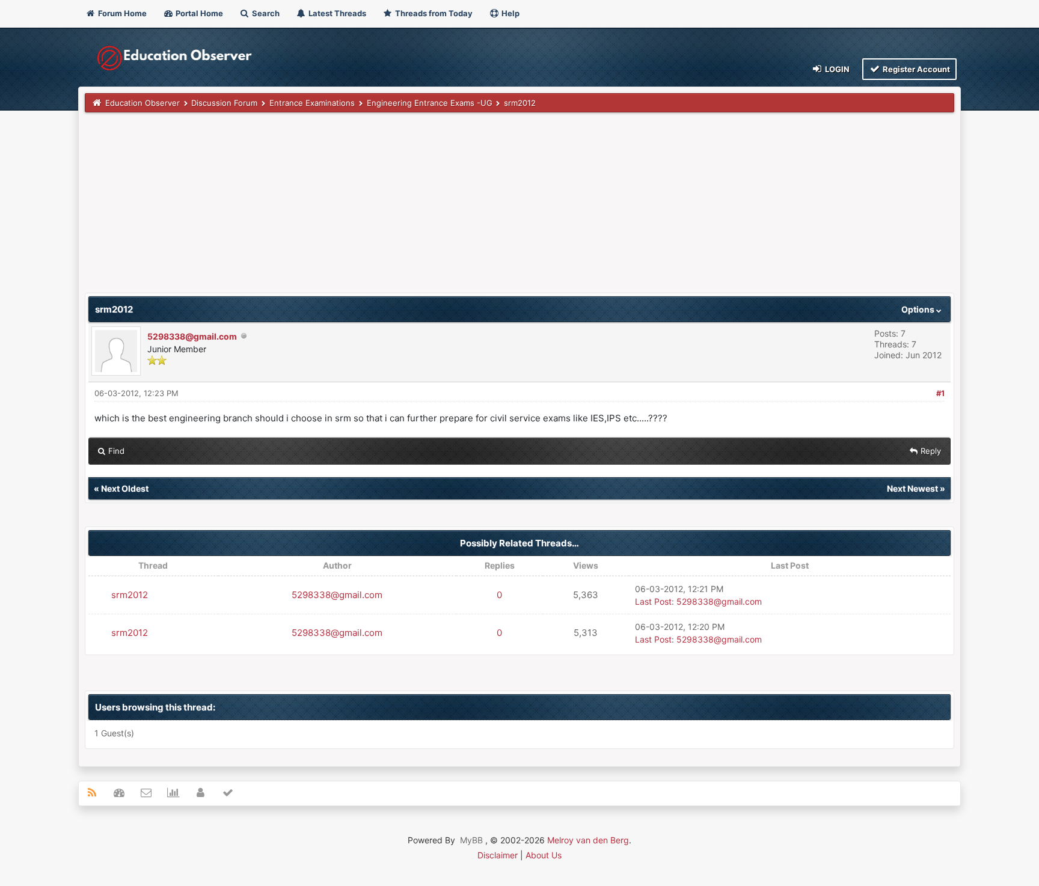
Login (836, 69)
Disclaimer (497, 855)
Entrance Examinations (312, 103)
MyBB (471, 840)
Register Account (915, 69)
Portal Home (198, 13)
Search (265, 13)
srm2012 (129, 594)
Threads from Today (433, 13)
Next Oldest (125, 488)
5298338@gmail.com (192, 336)
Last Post (653, 601)
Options (918, 309)
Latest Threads (336, 13)
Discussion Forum (224, 103)
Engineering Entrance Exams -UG (429, 103)
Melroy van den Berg (588, 840)
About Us (544, 855)
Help (510, 13)
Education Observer (142, 103)
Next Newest (912, 488)
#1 (940, 393)
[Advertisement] (445, 208)
